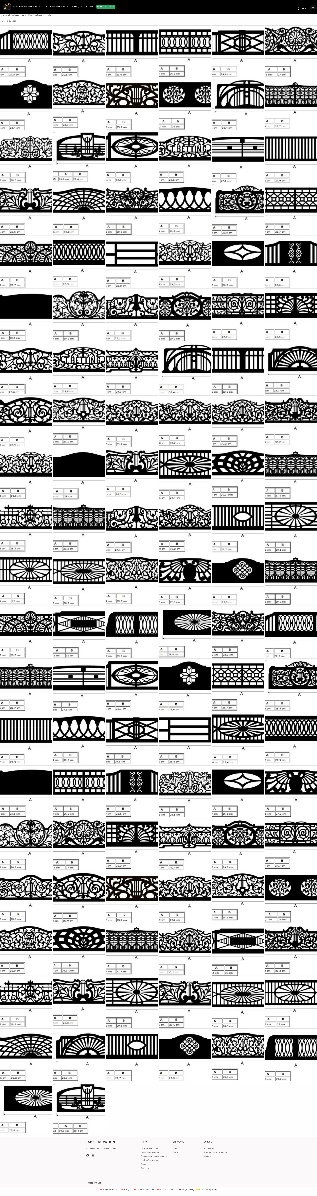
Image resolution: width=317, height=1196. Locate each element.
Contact (176, 1152)
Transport (145, 1168)
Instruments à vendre (150, 1152)
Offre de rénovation (149, 1148)
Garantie (145, 1164)
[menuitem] (109, 1189)
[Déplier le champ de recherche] (298, 9)
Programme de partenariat (215, 1152)
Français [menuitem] (128, 1189)
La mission (209, 1148)
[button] (26, 51)
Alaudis (207, 1156)
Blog (175, 1148)
